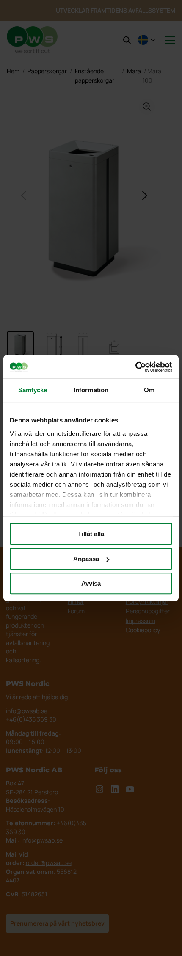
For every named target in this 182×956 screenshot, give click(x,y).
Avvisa (91, 583)
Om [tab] (149, 390)
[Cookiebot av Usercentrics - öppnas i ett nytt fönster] (135, 366)
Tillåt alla (91, 533)
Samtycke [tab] (32, 390)
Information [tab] (91, 390)
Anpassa (86, 558)
